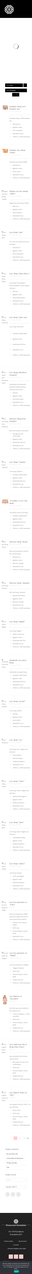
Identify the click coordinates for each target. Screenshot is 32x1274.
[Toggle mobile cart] (25, 8)
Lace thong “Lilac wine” (18, 317)
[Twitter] (13, 1194)
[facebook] (11, 1257)
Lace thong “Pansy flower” (19, 274)
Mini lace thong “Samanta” (19, 583)
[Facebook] (7, 1194)
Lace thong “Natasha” (17, 462)
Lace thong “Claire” (16, 781)
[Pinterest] (18, 1194)
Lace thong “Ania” (16, 232)
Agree (16, 1271)
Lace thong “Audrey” (17, 864)
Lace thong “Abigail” (17, 622)
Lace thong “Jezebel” (17, 701)
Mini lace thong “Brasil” (18, 542)
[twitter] (16, 1257)
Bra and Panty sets (12, 1154)
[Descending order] (25, 85)
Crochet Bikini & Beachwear (14, 1158)
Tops (7, 1167)
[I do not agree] (30, 1267)
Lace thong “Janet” (16, 822)
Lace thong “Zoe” (16, 740)
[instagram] (21, 1257)
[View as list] (17, 94)
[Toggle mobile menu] (28, 8)
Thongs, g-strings (11, 1163)
